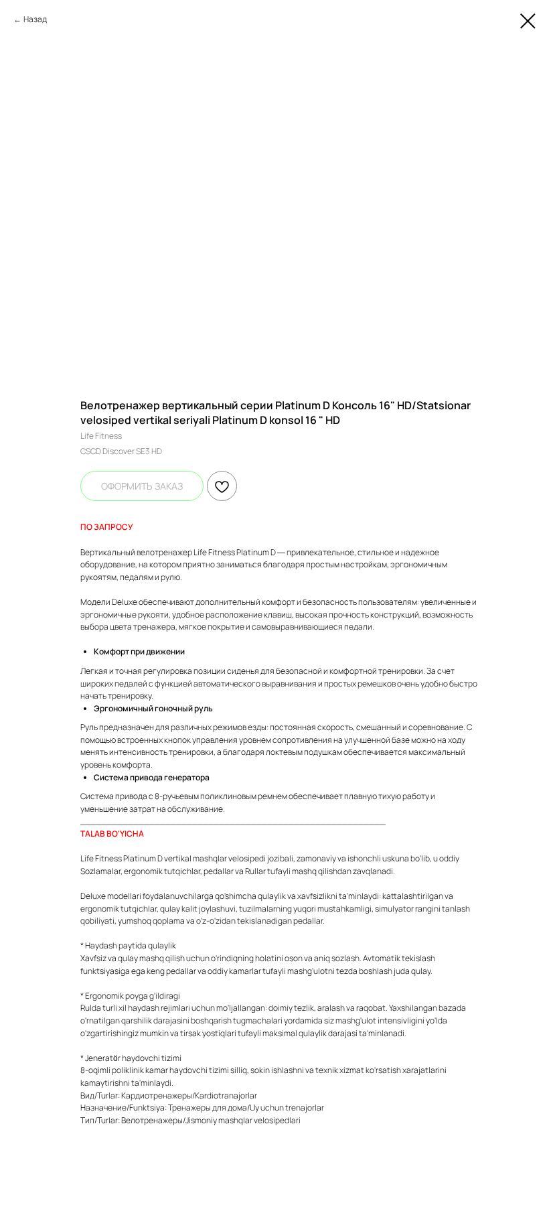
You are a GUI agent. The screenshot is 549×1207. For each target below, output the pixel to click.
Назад (35, 19)
